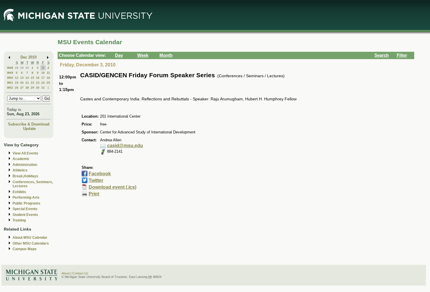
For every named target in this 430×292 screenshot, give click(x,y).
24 (43, 82)
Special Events (25, 209)
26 (16, 87)
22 (32, 82)
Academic (21, 159)
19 (16, 82)
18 (48, 77)
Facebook (100, 173)
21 (27, 82)
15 (32, 77)
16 (37, 77)
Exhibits (19, 192)
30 (27, 67)
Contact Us (80, 273)
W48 (10, 67)
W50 (10, 77)
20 (22, 82)
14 (27, 77)
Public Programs (26, 203)
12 (16, 77)
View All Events (25, 153)
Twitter (96, 180)
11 (48, 72)
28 (16, 67)
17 (43, 77)
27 (22, 87)
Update (29, 128)
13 (22, 77)
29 (22, 67)
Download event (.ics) (112, 187)
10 (43, 72)
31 (43, 87)
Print (94, 193)
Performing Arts (26, 197)
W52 (10, 87)
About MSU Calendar (30, 238)
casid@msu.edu (125, 145)
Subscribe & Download (28, 124)
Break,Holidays (25, 176)
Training (19, 220)
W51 (10, 82)
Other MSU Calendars (31, 243)
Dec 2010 (28, 57)
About (65, 273)
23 (37, 82)
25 (48, 82)
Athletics (20, 170)
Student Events (25, 215)
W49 (10, 72)
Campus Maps (25, 249)
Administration (25, 165)
